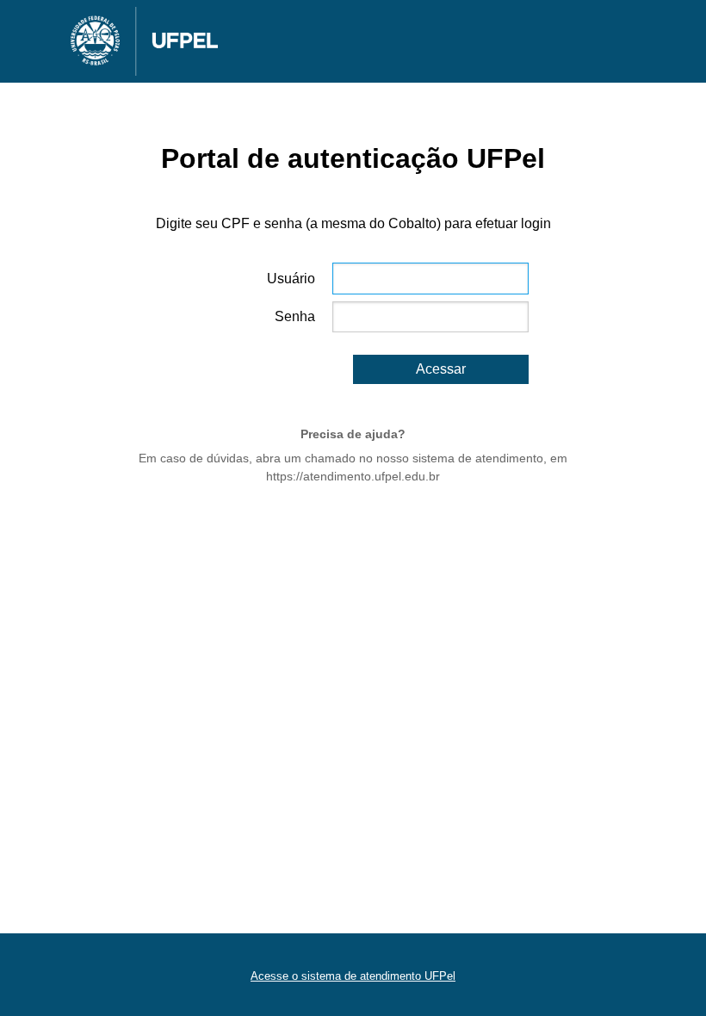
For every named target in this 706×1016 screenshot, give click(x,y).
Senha (295, 316)
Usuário (291, 278)
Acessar (441, 369)
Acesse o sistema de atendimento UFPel (353, 976)
